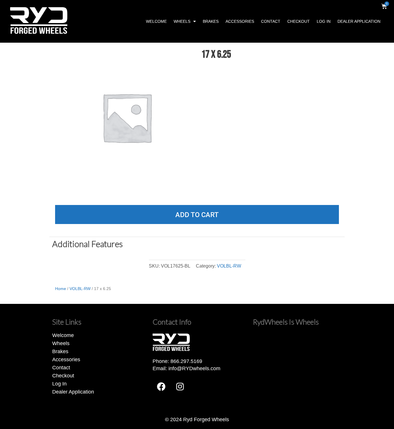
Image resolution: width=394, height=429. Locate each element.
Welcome (156, 21)
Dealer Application (358, 21)
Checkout (298, 21)
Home (60, 288)
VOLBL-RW (229, 265)
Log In (324, 21)
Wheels (182, 21)
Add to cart (197, 215)
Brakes (211, 21)
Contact (270, 21)
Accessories (240, 21)
